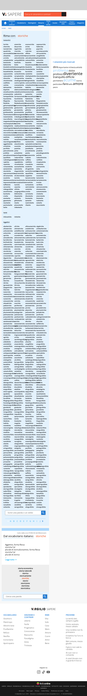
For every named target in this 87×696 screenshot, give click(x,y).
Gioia (26, 642)
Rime (9, 28)
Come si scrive (48, 23)
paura (55, 87)
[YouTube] (48, 672)
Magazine (80, 23)
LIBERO (4, 686)
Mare (47, 629)
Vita (46, 618)
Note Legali (30, 690)
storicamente (25, 576)
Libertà (27, 620)
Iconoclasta (8, 640)
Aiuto (66, 690)
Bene (47, 643)
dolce (72, 70)
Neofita (6, 636)
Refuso (6, 632)
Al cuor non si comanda (71, 654)
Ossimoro (7, 618)
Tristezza (28, 645)
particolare (57, 84)
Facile (26, 624)
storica (25, 573)
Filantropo (7, 622)
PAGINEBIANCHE (46, 686)
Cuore (47, 636)
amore (78, 83)
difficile (70, 77)
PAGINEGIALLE (17, 686)
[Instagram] (38, 672)
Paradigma (29, 638)
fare (65, 84)
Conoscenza (29, 631)
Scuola (55, 23)
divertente (72, 73)
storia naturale (25, 571)
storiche (25, 578)
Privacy (37, 690)
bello (70, 84)
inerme (79, 81)
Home (5, 23)
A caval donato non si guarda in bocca (74, 659)
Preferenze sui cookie (57, 690)
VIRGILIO (9, 686)
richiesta (72, 67)
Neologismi (32, 23)
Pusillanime (8, 629)
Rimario (41, 23)
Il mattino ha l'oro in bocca (74, 636)
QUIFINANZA (73, 686)
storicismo (25, 583)
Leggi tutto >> (11, 559)
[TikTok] (43, 672)
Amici (47, 640)
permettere (58, 80)
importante (63, 67)
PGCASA (37, 686)
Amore (48, 632)
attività (79, 67)
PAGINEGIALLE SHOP (28, 686)
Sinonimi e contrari (12, 23)
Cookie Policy (45, 690)
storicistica (25, 588)
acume (69, 80)
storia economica (25, 568)
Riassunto (28, 635)
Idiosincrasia (8, 625)
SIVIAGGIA (66, 686)
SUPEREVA (43, 688)
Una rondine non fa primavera (74, 631)
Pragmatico (29, 628)
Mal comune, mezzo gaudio (74, 642)
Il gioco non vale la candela (73, 648)
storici (25, 581)
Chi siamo (21, 690)
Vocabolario (21, 23)
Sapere (14, 14)
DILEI (60, 686)
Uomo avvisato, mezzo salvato (72, 625)
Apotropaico (8, 643)
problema (60, 70)
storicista (25, 586)
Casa (47, 625)
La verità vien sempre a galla (72, 619)
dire (55, 67)
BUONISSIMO (81, 686)
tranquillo (59, 77)
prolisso (58, 74)
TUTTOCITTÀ (54, 686)
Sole (47, 622)
